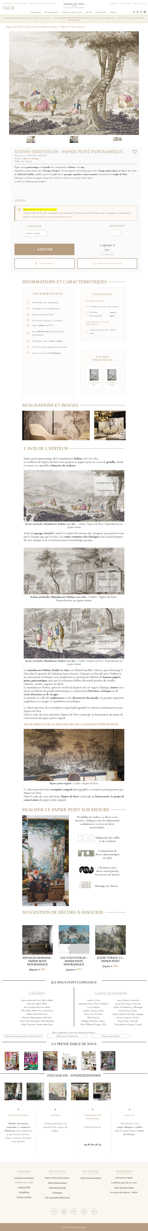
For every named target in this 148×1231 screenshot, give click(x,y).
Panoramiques (52, 12)
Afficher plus (20, 200)
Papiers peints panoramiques (42, 26)
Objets (113, 12)
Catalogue (36, 12)
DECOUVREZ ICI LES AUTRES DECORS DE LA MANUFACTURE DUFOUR (71, 724)
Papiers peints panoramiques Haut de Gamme (23, 1036)
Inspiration (114, 3)
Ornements (101, 12)
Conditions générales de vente (124, 1182)
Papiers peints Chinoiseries (67, 1036)
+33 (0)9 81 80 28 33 (9, 3)
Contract (135, 3)
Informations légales (124, 1177)
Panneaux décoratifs (72, 12)
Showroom (23, 3)
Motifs (89, 12)
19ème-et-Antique (31, 158)
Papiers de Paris (14, 26)
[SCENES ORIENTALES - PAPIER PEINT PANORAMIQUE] (56, 425)
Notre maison (125, 3)
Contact (31, 3)
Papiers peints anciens (111, 1036)
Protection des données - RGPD (124, 1192)
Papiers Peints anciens (72, 26)
